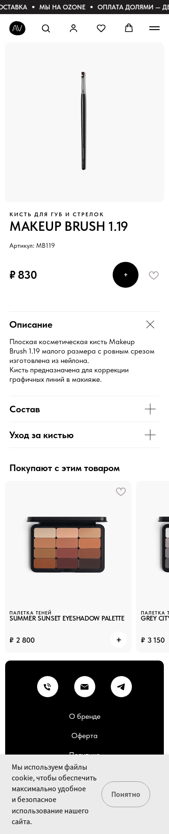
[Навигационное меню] (154, 28)
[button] (45, 28)
